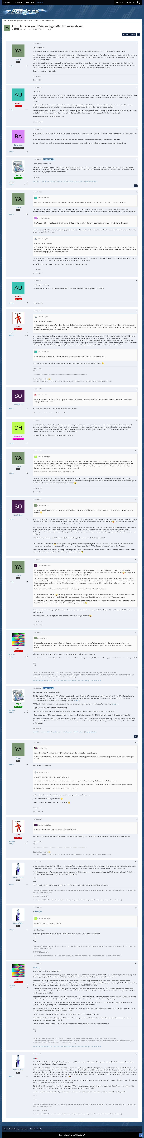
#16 (136, 819)
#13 (136, 632)
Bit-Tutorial (67, 181)
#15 (136, 742)
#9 (137, 421)
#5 (137, 192)
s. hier (76, 700)
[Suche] (138, 2)
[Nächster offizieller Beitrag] (136, 185)
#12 (136, 560)
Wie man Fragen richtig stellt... (43, 680)
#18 (136, 907)
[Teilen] (138, 34)
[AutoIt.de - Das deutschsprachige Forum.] (72, 12)
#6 (137, 281)
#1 (137, 43)
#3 (137, 129)
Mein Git (36, 181)
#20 (136, 1054)
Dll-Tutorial (78, 181)
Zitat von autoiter (43, 198)
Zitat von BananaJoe (44, 218)
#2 (137, 87)
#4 (137, 159)
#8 (137, 389)
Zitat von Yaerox (42, 505)
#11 (136, 499)
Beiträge (11, 66)
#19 (136, 963)
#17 (136, 862)
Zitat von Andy (42, 748)
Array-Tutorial (55, 181)
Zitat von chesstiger (43, 457)
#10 (136, 451)
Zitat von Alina (42, 395)
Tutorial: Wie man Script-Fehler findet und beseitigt (72, 680)
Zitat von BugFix (42, 239)
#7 (137, 311)
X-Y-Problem (95, 680)
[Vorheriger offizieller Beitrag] (136, 736)
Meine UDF (45, 181)
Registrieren (130, 2)
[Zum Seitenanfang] (141, 1135)
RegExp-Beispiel (90, 181)
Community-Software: (72, 1135)
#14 (136, 688)
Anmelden (119, 2)
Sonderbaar (52, 413)
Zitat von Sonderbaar (44, 565)
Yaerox (25, 29)
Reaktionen (12, 182)
